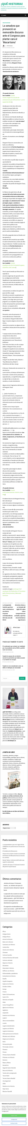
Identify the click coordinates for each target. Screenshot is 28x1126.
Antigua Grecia (6, 934)
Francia (4, 992)
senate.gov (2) (6, 591)
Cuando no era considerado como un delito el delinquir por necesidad (13, 667)
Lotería (4, 1023)
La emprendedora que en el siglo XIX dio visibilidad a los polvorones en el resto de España (14, 846)
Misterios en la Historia (9, 1036)
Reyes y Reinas (7, 1062)
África (4, 931)
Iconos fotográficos (8, 1005)
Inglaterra (5, 1010)
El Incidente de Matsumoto (10, 851)
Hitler (4, 1002)
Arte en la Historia (7, 939)
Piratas (4, 1052)
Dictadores (5, 965)
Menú (4, 15)
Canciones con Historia (9, 944)
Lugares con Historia (8, 1028)
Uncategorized (6, 22)
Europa (4, 989)
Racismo (5, 1060)
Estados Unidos (7, 986)
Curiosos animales (7, 960)
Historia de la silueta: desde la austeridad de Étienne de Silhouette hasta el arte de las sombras (14, 855)
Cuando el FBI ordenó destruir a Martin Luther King (13, 492)
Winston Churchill (7, 1091)
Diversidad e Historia (8, 968)
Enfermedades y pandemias (10, 973)
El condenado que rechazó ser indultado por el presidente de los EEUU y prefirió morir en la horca (14, 648)
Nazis (4, 1041)
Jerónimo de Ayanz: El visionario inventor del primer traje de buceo (14, 888)
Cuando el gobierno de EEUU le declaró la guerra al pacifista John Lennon (13, 265)
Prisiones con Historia (8, 1057)
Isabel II (5, 1018)
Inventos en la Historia (9, 1015)
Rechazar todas (14, 1123)
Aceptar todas (14, 1115)
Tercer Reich (6, 1076)
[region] (14, 1114)
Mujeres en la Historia (8, 1039)
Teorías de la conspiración (10, 1073)
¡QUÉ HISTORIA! (12, 4)
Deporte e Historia (7, 963)
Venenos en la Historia (9, 1086)
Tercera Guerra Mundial (9, 1078)
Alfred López (10, 45)
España (4, 978)
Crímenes (5, 952)
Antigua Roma (6, 936)
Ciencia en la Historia (8, 950)
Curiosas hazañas (7, 955)
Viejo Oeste (6, 1089)
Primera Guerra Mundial (9, 1055)
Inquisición (5, 1013)
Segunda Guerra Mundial (9, 1068)
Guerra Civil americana (9, 994)
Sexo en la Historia (8, 1070)
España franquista (7, 981)
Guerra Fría (5, 997)
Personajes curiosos (8, 1047)
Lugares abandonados (9, 1026)
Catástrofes (6, 947)
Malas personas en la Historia (10, 1034)
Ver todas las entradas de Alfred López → (17, 633)
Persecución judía (7, 1044)
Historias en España (8, 999)
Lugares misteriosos (8, 1031)
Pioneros (5, 1049)
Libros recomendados (8, 1020)
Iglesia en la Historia (8, 1007)
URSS (4, 1083)
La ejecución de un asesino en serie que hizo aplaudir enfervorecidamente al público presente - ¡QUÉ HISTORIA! (14, 896)
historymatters (10, 593)
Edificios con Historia (8, 971)
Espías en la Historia (8, 984)
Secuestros (6, 1065)
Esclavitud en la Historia (9, 976)
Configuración (14, 1119)
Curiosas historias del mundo (10, 957)
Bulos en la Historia (8, 942)
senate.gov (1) (17, 589)
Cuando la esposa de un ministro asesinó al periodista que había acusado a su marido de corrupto (14, 658)
